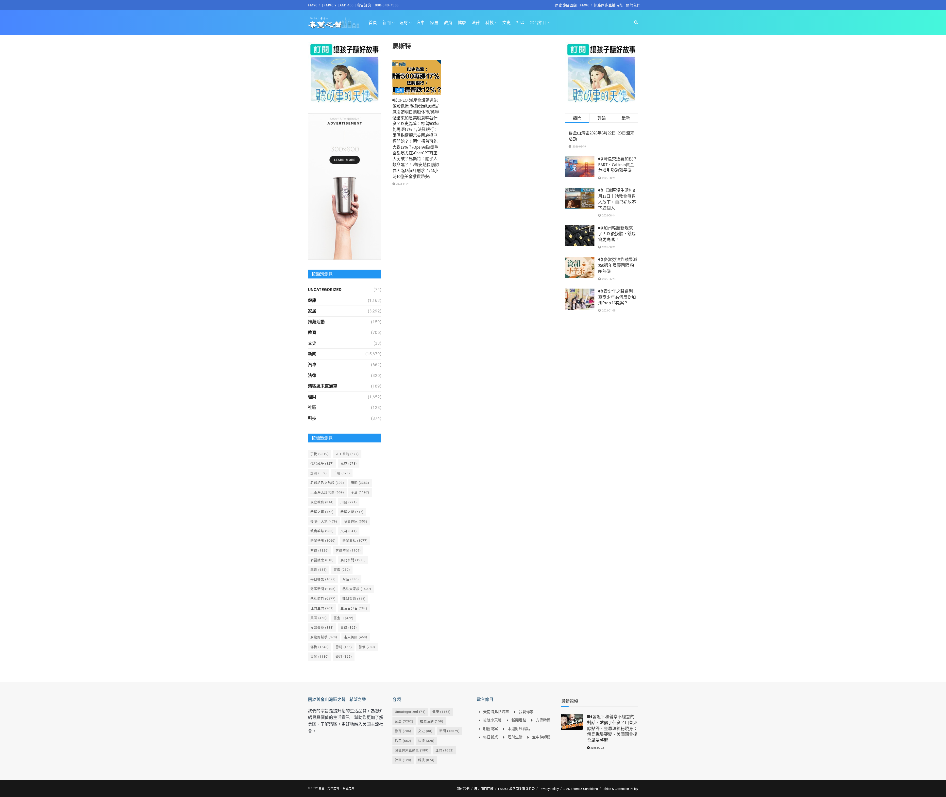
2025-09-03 (597, 747)
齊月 (344, 656)
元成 (348, 463)
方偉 (319, 550)
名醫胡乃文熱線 (327, 483)
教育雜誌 (322, 531)
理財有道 (354, 599)
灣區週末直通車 (322, 386)
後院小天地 (323, 521)
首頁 (373, 22)
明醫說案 (322, 560)
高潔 (319, 656)
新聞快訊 (323, 540)
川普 (348, 502)
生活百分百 (353, 608)
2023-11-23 (402, 184)
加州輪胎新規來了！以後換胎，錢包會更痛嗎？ (617, 234)
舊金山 (344, 618)
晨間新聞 (353, 560)
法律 (476, 22)
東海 (342, 569)
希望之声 (322, 512)
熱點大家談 (356, 589)
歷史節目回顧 (566, 5)
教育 (448, 22)
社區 (520, 22)
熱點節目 (323, 599)
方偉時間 (348, 550)
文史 (506, 22)
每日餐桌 (323, 579)
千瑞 (342, 473)
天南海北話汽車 (327, 492)
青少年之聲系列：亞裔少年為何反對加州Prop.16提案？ (617, 297)
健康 (462, 22)
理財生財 (322, 608)
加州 (318, 473)
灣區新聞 (323, 589)
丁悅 (319, 454)
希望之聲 (352, 512)
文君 (348, 531)
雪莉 (344, 647)
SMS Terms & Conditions (580, 789)
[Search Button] (636, 22)
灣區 (350, 579)
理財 (403, 22)
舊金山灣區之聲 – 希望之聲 (337, 788)
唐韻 (360, 483)
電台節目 (538, 22)
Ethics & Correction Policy (620, 789)
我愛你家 (355, 521)
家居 (434, 22)
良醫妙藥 (322, 627)
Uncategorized (324, 289)
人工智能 (347, 454)
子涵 (360, 492)
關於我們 (633, 5)
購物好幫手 (323, 637)
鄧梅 (319, 647)
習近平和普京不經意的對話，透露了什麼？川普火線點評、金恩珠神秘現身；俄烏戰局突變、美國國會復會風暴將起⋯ (612, 728)
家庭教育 (322, 502)
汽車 (420, 22)
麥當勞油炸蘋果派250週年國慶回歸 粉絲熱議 (617, 265)
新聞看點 (355, 540)
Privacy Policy (549, 789)
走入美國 (355, 637)
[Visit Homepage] (334, 23)
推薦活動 (316, 321)
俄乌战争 (322, 463)
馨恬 (367, 647)
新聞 (386, 22)
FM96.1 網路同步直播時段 (601, 5)
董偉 (348, 627)
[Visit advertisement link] (344, 72)
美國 (318, 618)
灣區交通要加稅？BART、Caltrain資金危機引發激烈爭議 (617, 164)
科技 (489, 22)
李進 (318, 569)
